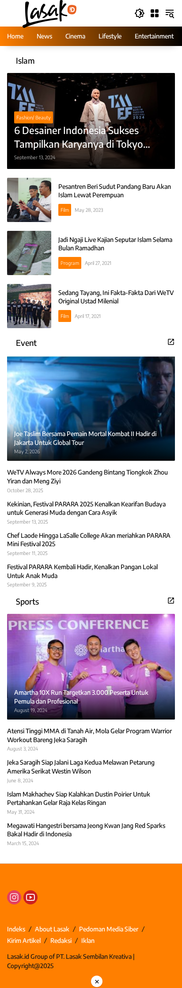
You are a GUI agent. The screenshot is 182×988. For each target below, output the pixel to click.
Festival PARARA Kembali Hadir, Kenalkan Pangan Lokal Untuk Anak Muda (82, 571)
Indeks (16, 929)
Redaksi (61, 940)
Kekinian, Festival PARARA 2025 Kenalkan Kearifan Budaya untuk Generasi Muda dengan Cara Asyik (86, 508)
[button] (139, 13)
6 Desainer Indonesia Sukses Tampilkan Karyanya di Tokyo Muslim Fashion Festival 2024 (78, 137)
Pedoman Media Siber (108, 929)
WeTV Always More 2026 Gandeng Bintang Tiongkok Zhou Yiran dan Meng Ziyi (87, 476)
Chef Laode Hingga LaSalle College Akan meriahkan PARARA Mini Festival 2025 (89, 540)
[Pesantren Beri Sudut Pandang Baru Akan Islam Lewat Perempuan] (29, 200)
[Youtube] (30, 897)
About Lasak (52, 929)
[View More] (171, 342)
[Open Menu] (154, 13)
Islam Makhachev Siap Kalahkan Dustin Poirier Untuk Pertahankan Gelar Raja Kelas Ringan (78, 798)
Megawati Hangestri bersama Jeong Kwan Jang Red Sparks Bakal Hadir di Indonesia (86, 830)
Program (70, 263)
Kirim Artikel (24, 940)
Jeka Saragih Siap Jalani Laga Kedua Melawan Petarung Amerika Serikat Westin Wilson (81, 766)
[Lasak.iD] (49, 12)
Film (65, 210)
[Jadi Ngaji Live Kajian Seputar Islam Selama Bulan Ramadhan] (29, 253)
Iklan (88, 940)
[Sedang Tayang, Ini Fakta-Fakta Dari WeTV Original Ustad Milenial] (29, 306)
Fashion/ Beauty (33, 117)
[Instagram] (14, 897)
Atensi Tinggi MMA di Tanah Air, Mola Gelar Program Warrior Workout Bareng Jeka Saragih (89, 735)
